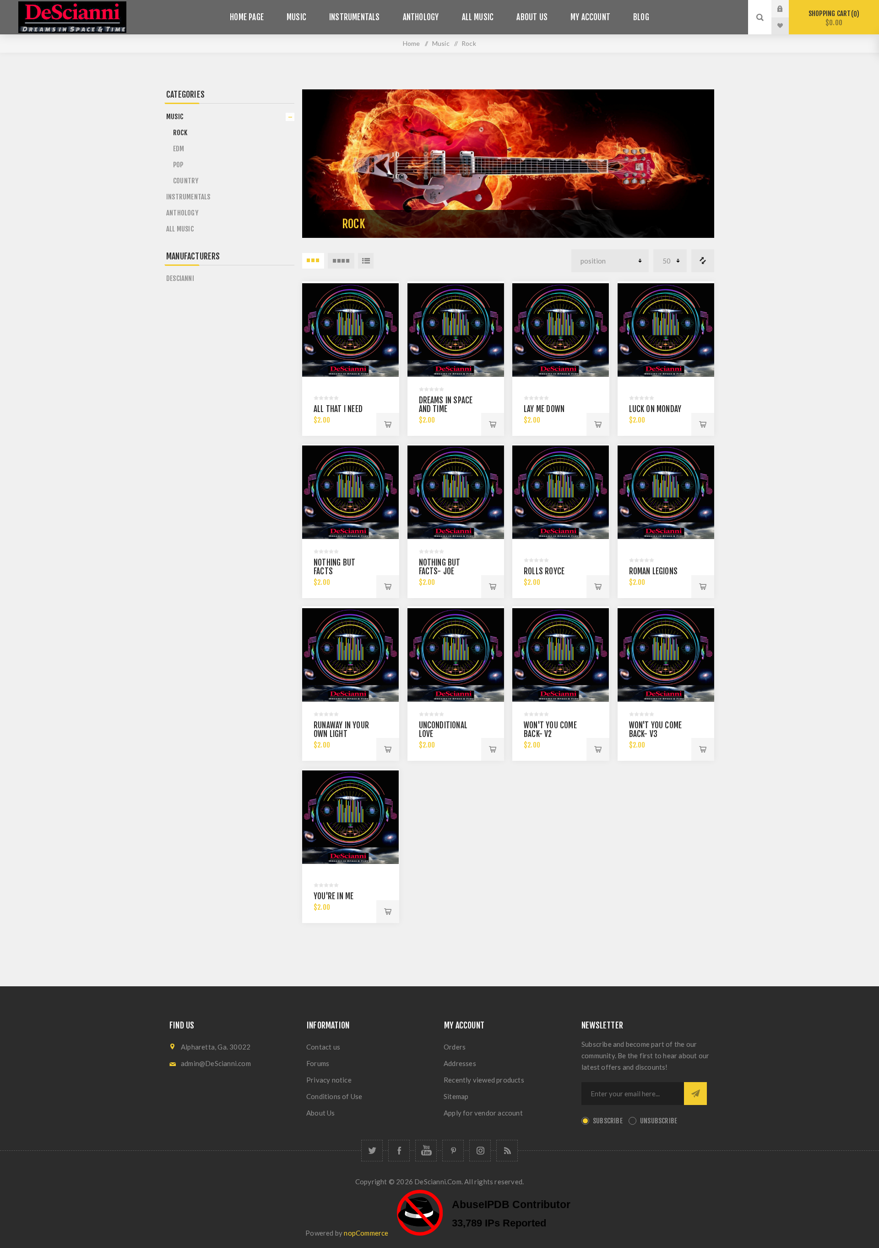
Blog (641, 17)
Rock (180, 132)
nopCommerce (366, 1233)
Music (296, 17)
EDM (178, 148)
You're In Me (333, 896)
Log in (787, 8)
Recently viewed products (484, 1080)
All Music (478, 17)
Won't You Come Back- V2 (550, 729)
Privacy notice (329, 1080)
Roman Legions (653, 571)
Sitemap (456, 1096)
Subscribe (608, 1120)
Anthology (421, 17)
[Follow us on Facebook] (399, 1150)
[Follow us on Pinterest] (453, 1150)
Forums (317, 1063)
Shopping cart (832, 18)
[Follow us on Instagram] (480, 1150)
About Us (532, 17)
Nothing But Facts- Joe (440, 567)
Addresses (460, 1063)
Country (185, 180)
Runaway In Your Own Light (341, 729)
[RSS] (507, 1150)
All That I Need (338, 409)
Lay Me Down (544, 409)
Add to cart (387, 424)
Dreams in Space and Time (446, 405)
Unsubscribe (658, 1120)
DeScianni (180, 278)
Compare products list (702, 260)
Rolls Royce (544, 571)
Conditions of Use (334, 1096)
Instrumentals (354, 17)
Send (695, 1093)
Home (411, 43)
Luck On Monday (655, 409)
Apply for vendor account (483, 1113)
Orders (455, 1047)
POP (178, 164)
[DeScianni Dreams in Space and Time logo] (350, 330)
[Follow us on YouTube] (426, 1150)
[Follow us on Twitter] (372, 1150)
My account (590, 17)
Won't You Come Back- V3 (655, 729)
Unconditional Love (443, 729)
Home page (247, 17)
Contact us (323, 1047)
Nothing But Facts (334, 567)
